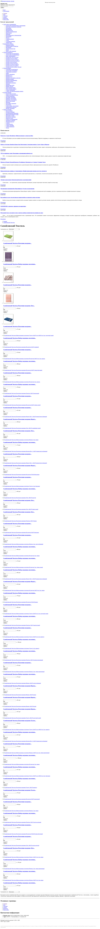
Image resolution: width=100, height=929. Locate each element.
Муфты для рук (9, 86)
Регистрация (6, 11)
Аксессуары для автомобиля (12, 54)
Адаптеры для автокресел (12, 69)
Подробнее (3, 140)
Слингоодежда (9, 124)
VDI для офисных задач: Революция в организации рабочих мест (17, 153)
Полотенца (8, 104)
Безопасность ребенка (8, 43)
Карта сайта (6, 19)
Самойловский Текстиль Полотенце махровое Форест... (19, 419)
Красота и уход (9, 118)
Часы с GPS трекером (11, 51)
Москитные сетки (10, 85)
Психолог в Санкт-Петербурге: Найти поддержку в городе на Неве (17, 135)
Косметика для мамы (11, 116)
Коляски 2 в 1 (9, 75)
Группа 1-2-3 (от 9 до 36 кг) (12, 64)
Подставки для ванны (11, 103)
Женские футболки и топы (12, 114)
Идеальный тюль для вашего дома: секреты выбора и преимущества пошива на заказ (22, 212)
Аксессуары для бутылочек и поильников (15, 25)
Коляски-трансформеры (11, 80)
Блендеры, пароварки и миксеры (13, 26)
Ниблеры (8, 34)
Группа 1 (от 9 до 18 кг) (11, 62)
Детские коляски (7, 68)
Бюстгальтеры (9, 110)
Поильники (8, 36)
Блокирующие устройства (12, 46)
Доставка (5, 15)
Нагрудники (9, 32)
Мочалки (8, 102)
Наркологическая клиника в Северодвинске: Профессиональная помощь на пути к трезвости (24, 171)
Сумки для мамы (10, 125)
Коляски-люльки (10, 79)
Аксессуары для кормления (9, 24)
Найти (2, 7)
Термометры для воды (11, 107)
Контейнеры (9, 29)
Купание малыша (7, 92)
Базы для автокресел (10, 56)
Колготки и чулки (10, 115)
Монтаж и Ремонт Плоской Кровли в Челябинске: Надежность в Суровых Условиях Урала (23, 162)
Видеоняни (8, 47)
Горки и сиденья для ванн (12, 95)
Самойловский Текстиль (9, 222)
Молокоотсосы (9, 30)
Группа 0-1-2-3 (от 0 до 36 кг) (13, 60)
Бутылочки (8, 28)
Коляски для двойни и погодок (13, 77)
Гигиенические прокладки (12, 113)
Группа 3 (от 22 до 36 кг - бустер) (13, 67)
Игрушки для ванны (10, 97)
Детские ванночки (10, 96)
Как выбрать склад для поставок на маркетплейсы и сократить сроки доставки (20, 197)
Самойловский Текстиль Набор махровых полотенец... (19, 264)
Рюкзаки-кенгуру (10, 121)
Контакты (5, 18)
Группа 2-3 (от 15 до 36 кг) (12, 65)
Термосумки (9, 42)
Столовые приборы (10, 41)
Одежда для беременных (11, 119)
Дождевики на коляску (11, 71)
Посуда (7, 37)
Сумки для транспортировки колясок (14, 91)
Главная (5, 13)
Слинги (8, 123)
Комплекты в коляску (11, 82)
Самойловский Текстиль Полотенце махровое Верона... (19, 686)
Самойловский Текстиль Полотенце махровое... (17, 243)
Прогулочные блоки (10, 87)
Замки (7, 73)
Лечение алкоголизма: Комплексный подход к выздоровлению (16, 179)
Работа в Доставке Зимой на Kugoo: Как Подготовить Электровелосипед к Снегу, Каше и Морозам (25, 144)
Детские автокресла (7, 52)
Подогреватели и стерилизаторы (13, 35)
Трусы (7, 127)
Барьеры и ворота (10, 45)
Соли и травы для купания (12, 105)
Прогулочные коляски (11, 88)
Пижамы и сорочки (10, 120)
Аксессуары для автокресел (12, 53)
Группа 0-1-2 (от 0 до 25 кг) (12, 59)
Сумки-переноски (10, 126)
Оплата (5, 17)
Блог (4, 14)
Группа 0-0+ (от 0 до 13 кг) (12, 57)
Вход (4, 9)
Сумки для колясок (10, 90)
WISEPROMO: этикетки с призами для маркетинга (13, 206)
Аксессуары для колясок (11, 70)
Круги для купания (10, 101)
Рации (7, 50)
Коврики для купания (11, 98)
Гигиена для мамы (10, 112)
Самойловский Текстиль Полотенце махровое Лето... (19, 305)
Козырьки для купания (11, 99)
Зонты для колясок (10, 74)
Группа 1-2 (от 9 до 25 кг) (12, 63)
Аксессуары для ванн (11, 93)
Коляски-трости (9, 81)
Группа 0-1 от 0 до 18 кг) (11, 58)
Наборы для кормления (11, 31)
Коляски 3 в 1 (9, 76)
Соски (7, 40)
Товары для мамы (7, 109)
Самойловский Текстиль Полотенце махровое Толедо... (19, 720)
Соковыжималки (10, 39)
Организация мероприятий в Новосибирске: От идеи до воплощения (17, 188)
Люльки (8, 84)
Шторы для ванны (10, 108)
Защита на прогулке (10, 48)
